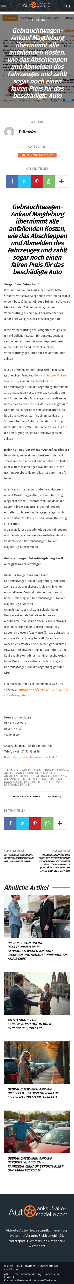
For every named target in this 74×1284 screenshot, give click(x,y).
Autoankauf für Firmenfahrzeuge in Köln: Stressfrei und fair (29, 1024)
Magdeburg (55, 796)
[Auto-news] (37, 6)
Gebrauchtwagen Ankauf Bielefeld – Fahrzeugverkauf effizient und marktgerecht (32, 1093)
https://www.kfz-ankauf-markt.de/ (34, 757)
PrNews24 (27, 132)
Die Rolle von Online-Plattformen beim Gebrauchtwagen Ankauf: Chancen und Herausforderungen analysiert (36, 951)
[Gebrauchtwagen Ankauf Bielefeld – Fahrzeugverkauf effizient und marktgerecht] (37, 1062)
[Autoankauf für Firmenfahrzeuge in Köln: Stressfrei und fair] (37, 993)
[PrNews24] (11, 132)
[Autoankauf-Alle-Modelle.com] (37, 1213)
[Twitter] (24, 181)
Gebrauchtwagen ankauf (27, 796)
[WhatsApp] (49, 181)
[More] (61, 181)
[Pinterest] (37, 181)
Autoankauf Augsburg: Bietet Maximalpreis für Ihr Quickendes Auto (18, 858)
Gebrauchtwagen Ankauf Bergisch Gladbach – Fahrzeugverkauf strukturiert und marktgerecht (35, 1164)
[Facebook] (12, 181)
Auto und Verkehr (37, 155)
